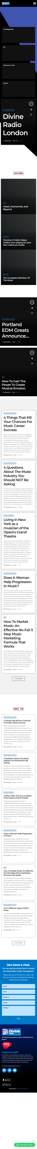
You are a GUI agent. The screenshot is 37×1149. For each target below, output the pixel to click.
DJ (5, 617)
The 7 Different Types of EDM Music (16, 909)
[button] (34, 3)
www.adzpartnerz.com (22, 1088)
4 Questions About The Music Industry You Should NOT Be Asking (17, 475)
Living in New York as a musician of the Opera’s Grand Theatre (16, 528)
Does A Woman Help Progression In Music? (18, 582)
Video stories (8, 515)
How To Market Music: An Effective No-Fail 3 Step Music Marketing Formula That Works (18, 634)
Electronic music (10, 413)
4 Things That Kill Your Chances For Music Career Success (18, 423)
